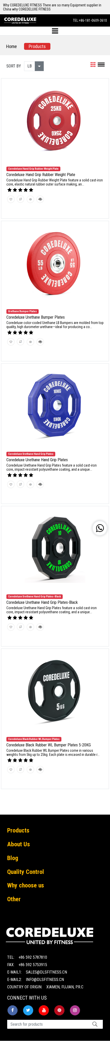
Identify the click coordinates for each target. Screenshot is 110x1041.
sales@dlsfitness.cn (46, 972)
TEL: (90, 20)
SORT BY (13, 66)
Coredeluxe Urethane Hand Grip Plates (37, 459)
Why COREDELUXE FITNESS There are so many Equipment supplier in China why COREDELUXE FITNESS (52, 7)
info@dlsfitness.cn (45, 979)
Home (11, 46)
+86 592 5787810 (32, 957)
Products (37, 46)
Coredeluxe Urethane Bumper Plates (35, 317)
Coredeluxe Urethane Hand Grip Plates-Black (42, 602)
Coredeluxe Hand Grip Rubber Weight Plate (40, 174)
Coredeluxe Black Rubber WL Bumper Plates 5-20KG (48, 745)
